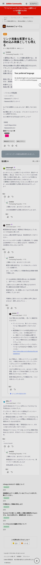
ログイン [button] (17, 80)
